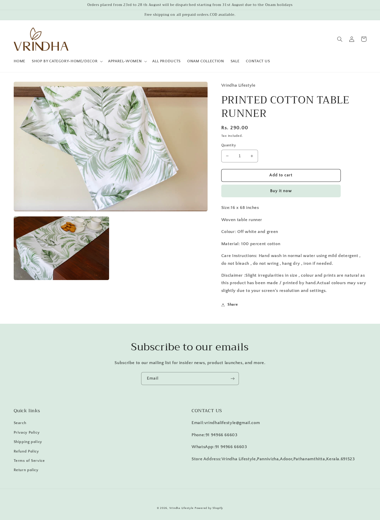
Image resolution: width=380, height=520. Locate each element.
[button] (67, 61)
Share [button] (232, 305)
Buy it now (281, 191)
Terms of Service (29, 461)
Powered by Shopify (209, 508)
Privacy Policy (27, 433)
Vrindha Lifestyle (181, 508)
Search (20, 423)
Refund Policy (26, 451)
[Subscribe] (233, 378)
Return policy (26, 470)
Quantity (228, 145)
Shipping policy (28, 442)
